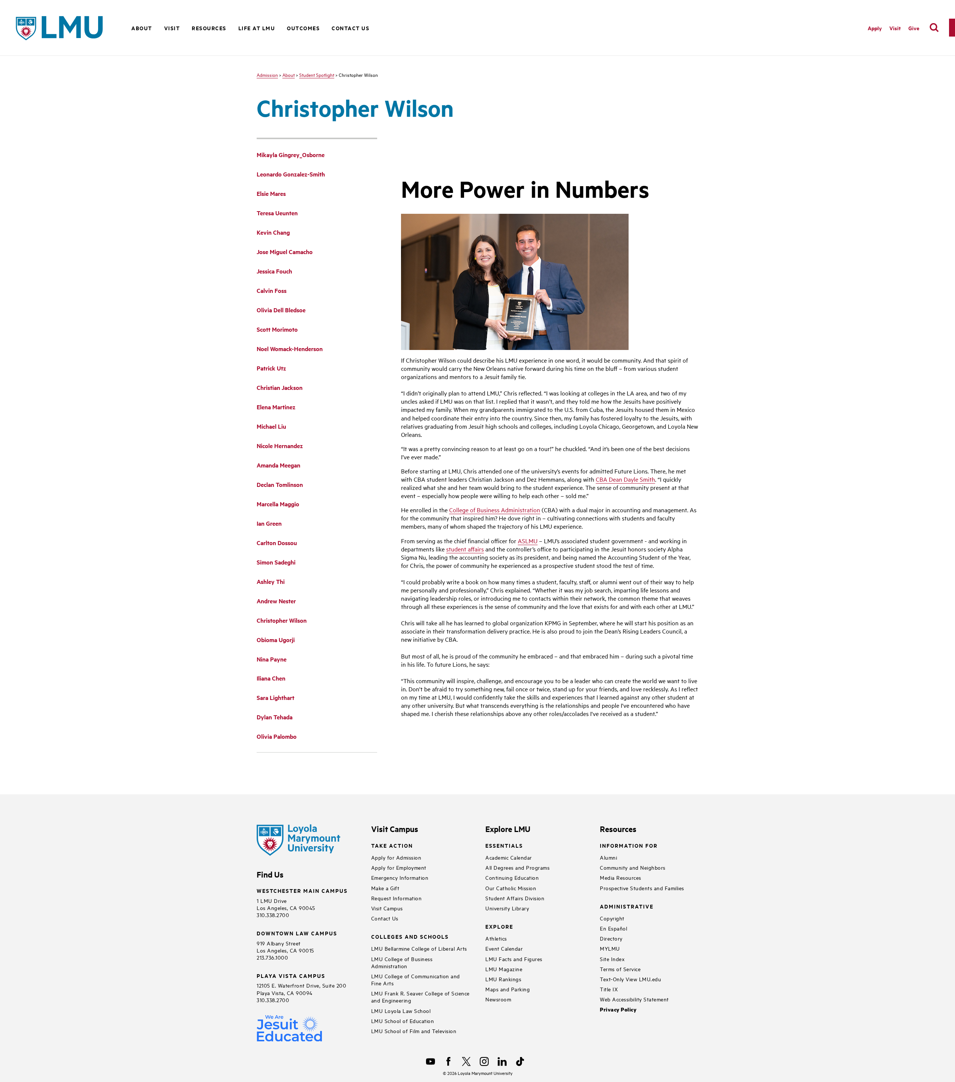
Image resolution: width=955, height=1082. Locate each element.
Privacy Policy (618, 1009)
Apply (875, 28)
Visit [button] (172, 28)
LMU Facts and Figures (513, 958)
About (288, 74)
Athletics (496, 938)
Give (913, 28)
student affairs (465, 549)
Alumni (608, 857)
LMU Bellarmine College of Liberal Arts (419, 948)
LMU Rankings (503, 978)
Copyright (612, 918)
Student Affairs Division (514, 897)
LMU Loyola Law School (401, 1010)
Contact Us (350, 28)
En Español (613, 928)
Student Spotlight (316, 74)
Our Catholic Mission (510, 887)
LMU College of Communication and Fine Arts (415, 979)
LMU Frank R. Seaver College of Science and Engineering (420, 996)
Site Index (612, 958)
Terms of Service (620, 968)
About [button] (141, 28)
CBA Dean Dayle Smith (625, 479)
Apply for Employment (398, 867)
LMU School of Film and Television (414, 1030)
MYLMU (610, 948)
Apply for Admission (396, 857)
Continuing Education (512, 877)
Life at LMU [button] (256, 28)
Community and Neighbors (633, 867)
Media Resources (620, 877)
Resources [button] (209, 28)
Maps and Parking (507, 988)
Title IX (609, 988)
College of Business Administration (494, 510)
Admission (267, 74)
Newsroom (498, 999)
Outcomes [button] (303, 28)
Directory (611, 938)
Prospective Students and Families (642, 887)
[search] (934, 28)
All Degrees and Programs (517, 867)
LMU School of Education (402, 1020)
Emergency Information (400, 877)
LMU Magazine (503, 968)
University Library (507, 907)
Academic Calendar (508, 857)
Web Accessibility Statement (634, 999)
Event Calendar (504, 948)
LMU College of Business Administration (402, 962)
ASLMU (528, 541)
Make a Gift (385, 887)
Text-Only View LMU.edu (630, 978)
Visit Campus (387, 907)
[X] (466, 1061)
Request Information (396, 897)
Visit (895, 28)
